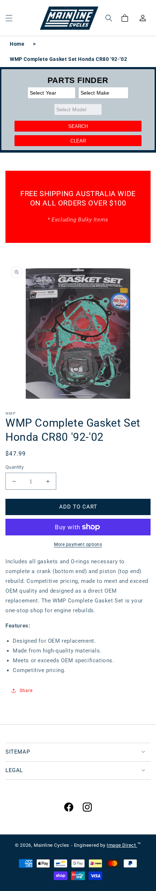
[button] (9, 18)
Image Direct (122, 845)
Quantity (14, 467)
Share (26, 690)
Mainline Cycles (51, 845)
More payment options (78, 544)
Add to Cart (78, 506)
